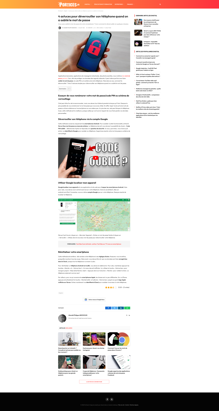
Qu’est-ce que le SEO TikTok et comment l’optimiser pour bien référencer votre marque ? (152, 34)
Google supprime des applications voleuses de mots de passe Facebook (119, 373)
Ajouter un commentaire (94, 381)
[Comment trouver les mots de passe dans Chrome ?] (119, 339)
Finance (130, 4)
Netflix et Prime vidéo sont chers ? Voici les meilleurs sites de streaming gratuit (148, 108)
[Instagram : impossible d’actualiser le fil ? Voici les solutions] (138, 43)
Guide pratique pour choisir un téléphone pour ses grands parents (68, 373)
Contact (127, 405)
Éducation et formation (103, 4)
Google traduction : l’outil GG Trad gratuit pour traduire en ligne (146, 69)
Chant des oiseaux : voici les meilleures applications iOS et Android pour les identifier (147, 115)
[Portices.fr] (68, 4)
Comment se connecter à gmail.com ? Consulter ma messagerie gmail (147, 57)
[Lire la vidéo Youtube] (95, 158)
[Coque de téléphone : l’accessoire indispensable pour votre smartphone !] (94, 362)
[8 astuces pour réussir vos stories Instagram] (94, 339)
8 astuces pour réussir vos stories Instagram (93, 349)
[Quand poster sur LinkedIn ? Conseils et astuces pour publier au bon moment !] (69, 339)
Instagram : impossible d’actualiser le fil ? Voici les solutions (152, 43)
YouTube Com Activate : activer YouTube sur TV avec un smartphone (98, 244)
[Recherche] (160, 4)
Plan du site (121, 405)
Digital (87, 4)
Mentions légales (134, 405)
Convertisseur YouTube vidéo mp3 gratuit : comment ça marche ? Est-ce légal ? (147, 82)
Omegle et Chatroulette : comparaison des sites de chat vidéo (147, 96)
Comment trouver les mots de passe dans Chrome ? (117, 349)
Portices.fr (60, 10)
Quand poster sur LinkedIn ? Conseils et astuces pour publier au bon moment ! (69, 350)
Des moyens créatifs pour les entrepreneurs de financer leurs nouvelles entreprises (151, 23)
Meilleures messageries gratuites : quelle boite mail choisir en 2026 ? (148, 90)
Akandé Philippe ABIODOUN (70, 27)
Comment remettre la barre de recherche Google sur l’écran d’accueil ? (148, 63)
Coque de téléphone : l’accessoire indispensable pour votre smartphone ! (93, 373)
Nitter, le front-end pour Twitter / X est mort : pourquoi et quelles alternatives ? (148, 75)
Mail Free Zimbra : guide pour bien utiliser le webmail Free (146, 102)
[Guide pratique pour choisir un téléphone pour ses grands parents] (69, 362)
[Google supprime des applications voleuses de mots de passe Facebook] (119, 362)
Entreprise (119, 4)
